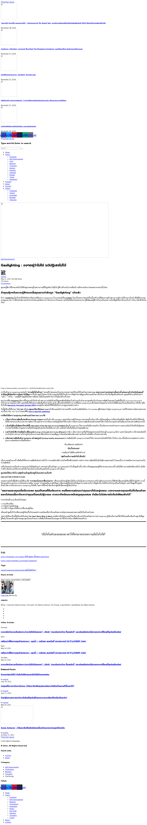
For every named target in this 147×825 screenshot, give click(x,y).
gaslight (4, 570)
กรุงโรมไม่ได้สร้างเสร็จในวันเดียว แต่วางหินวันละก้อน (18, 126)
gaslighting (18, 570)
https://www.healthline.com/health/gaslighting (19, 560)
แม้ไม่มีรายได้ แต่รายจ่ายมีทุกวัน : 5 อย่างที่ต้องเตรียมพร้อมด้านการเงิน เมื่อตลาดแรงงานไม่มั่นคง (33, 101)
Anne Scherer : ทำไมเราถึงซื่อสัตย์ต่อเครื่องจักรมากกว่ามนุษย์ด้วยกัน (33, 727)
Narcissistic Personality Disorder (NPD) (21, 405)
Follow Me (5, 595)
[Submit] (22, 148)
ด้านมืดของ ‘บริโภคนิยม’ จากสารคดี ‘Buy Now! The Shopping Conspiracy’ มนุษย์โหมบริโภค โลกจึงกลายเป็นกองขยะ (42, 49)
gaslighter (10, 570)
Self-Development (8, 259)
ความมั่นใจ (26, 570)
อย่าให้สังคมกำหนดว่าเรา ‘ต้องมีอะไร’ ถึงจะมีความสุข (18, 75)
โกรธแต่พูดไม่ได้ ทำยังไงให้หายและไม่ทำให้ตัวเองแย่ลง (25, 674)
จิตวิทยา (33, 570)
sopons (3, 276)
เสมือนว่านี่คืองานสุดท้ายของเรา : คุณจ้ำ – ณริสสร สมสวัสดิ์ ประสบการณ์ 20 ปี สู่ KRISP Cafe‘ (43, 641)
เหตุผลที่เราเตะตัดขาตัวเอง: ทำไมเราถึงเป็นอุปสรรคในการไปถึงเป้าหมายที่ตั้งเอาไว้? (37, 686)
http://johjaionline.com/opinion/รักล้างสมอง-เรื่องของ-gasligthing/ (25, 556)
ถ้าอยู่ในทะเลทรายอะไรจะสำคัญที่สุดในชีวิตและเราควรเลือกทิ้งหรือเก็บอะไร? (34, 697)
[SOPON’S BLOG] (7, 2)
